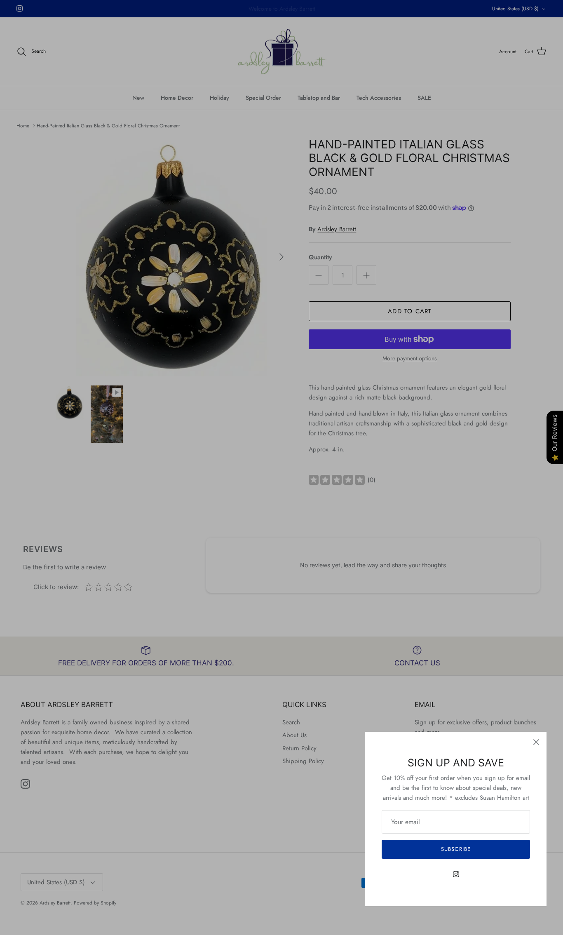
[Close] (536, 742)
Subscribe (455, 849)
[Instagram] (456, 874)
